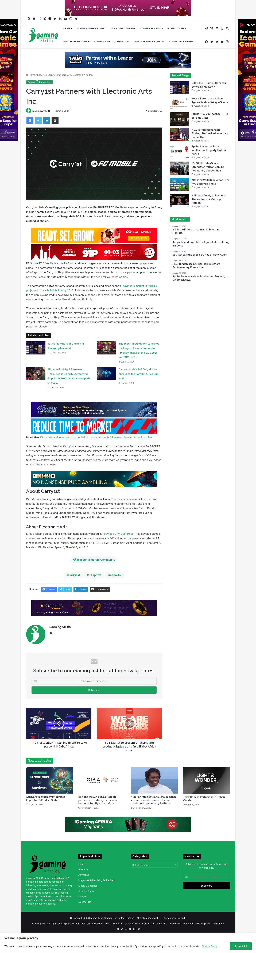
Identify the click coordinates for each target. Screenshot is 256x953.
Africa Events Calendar (149, 41)
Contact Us (84, 913)
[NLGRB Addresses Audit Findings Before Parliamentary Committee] (179, 145)
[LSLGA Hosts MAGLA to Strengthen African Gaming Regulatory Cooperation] (179, 179)
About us (83, 880)
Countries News (150, 28)
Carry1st (74, 586)
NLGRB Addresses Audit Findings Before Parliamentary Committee (210, 144)
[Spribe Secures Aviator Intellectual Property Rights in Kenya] (179, 162)
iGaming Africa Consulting (111, 41)
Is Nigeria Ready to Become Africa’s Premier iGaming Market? (208, 210)
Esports (41, 86)
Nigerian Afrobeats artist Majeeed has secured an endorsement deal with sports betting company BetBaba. (153, 811)
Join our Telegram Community (95, 571)
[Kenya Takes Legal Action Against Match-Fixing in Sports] (179, 114)
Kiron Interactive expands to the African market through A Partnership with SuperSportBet (96, 448)
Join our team (86, 902)
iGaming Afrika (40, 122)
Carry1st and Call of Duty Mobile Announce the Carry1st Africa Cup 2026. (138, 385)
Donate (82, 907)
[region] (128, 943)
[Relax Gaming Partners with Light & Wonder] (206, 791)
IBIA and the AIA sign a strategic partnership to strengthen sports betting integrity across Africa (97, 811)
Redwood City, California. (117, 545)
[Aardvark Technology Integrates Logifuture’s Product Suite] (49, 791)
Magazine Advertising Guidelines (96, 891)
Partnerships (45, 93)
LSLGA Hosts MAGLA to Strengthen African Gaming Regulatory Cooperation (208, 178)
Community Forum (181, 41)
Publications (175, 28)
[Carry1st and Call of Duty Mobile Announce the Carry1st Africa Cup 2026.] (106, 384)
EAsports (95, 586)
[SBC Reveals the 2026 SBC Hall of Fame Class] (179, 130)
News (66, 28)
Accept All (241, 946)
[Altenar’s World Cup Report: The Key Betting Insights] (179, 195)
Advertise (83, 886)
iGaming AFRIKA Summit (91, 28)
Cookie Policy (209, 946)
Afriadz (182, 929)
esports (115, 586)
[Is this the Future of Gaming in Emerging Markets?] (35, 359)
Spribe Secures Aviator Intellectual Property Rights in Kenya (209, 161)
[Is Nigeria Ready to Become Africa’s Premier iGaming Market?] (179, 211)
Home (31, 86)
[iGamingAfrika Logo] (43, 35)
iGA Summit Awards (123, 28)
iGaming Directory (75, 41)
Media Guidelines (87, 896)
